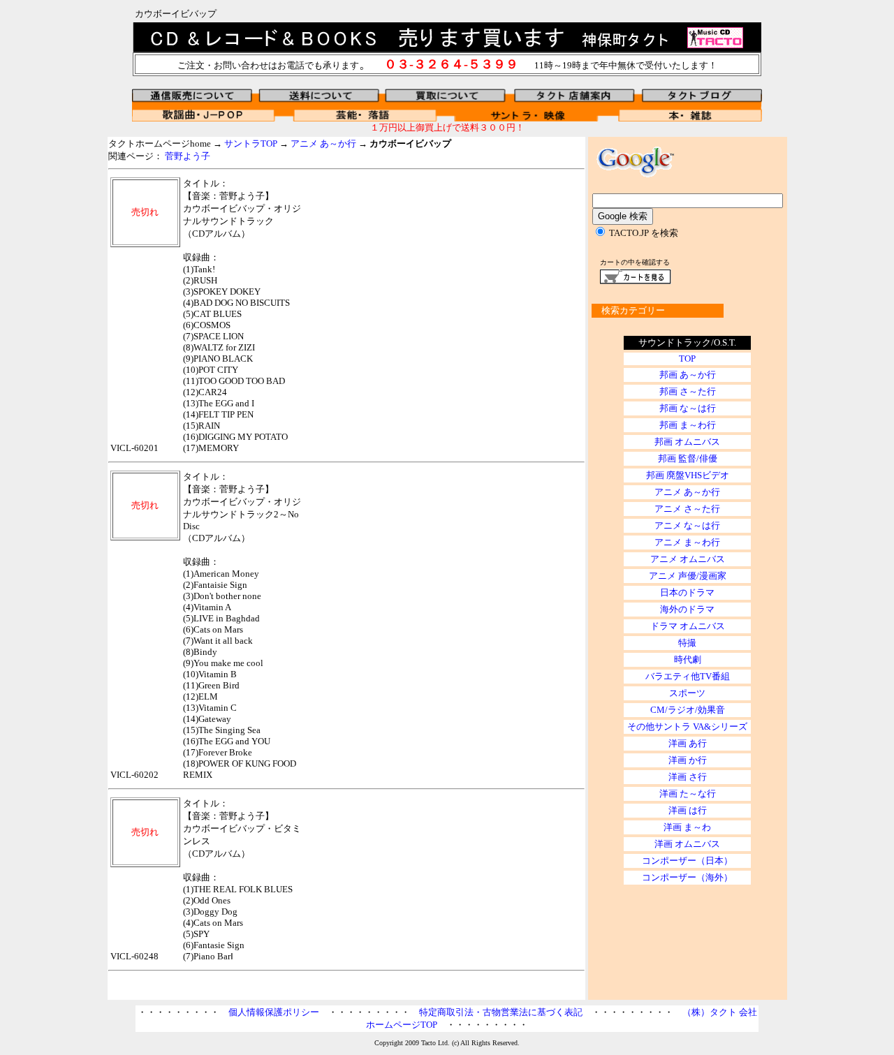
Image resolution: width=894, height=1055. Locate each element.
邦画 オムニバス (687, 441)
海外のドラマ (687, 609)
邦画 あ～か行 (687, 374)
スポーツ (687, 693)
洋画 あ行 (687, 743)
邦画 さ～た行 (687, 391)
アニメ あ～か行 (323, 143)
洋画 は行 (687, 810)
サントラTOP (250, 143)
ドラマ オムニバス (687, 626)
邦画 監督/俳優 (687, 458)
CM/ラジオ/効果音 (687, 709)
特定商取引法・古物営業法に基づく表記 (500, 1012)
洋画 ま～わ (687, 827)
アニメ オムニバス (687, 559)
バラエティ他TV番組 (687, 676)
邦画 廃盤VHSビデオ (687, 475)
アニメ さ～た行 (687, 508)
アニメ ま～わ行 (687, 542)
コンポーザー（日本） (687, 860)
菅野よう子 (187, 156)
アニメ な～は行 (687, 525)
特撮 (687, 642)
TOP (687, 358)
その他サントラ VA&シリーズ (687, 726)
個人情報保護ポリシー (273, 1012)
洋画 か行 (687, 760)
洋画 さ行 (687, 777)
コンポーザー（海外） (687, 877)
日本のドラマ (687, 592)
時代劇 (687, 659)
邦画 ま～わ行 (687, 425)
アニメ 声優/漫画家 (687, 575)
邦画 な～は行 (687, 408)
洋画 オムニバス (687, 844)
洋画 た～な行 (687, 793)
